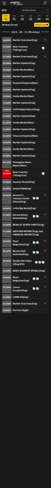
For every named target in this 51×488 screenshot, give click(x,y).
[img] (16, 3)
